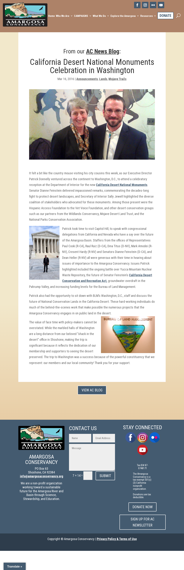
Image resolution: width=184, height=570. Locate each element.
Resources (146, 16)
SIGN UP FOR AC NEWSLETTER (142, 522)
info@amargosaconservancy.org (41, 476)
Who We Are (62, 16)
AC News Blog (102, 51)
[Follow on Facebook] (137, 5)
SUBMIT (105, 476)
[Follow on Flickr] (153, 5)
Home (51, 16)
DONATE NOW (142, 507)
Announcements (87, 79)
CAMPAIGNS (81, 16)
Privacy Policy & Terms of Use (117, 539)
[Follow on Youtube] (161, 5)
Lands (103, 79)
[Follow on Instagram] (145, 5)
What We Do (99, 16)
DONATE (165, 15)
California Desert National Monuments (121, 185)
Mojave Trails (117, 79)
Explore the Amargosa (123, 16)
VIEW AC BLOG (92, 390)
